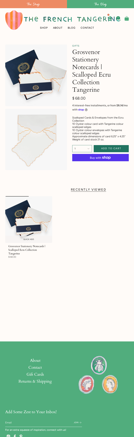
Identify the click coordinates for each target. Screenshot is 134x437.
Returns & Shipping (35, 381)
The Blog (100, 4)
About (35, 360)
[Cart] (127, 18)
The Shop (33, 4)
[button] (43, 20)
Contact (35, 367)
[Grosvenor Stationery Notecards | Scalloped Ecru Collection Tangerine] (28, 219)
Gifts (75, 45)
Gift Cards (35, 374)
